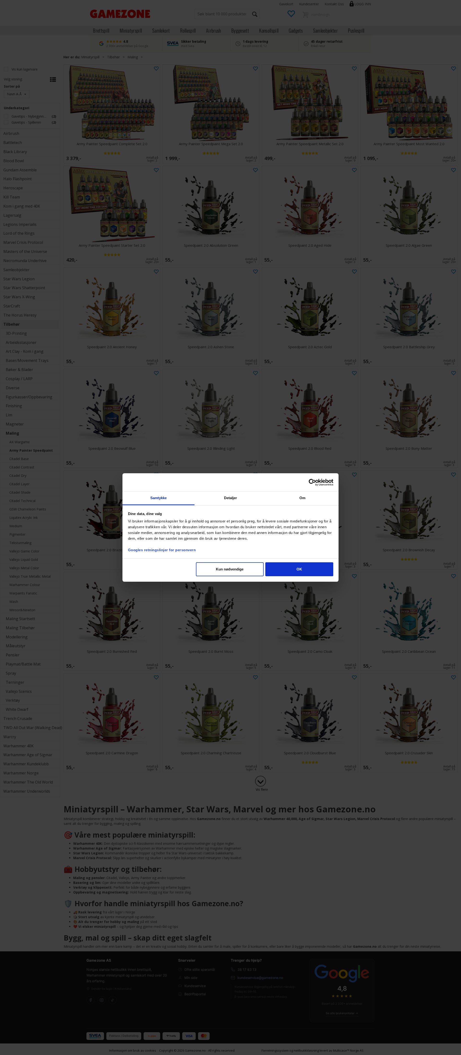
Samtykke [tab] (158, 498)
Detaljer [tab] (230, 498)
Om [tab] (302, 498)
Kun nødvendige (229, 569)
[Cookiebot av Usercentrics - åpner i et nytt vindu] (312, 482)
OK (299, 569)
